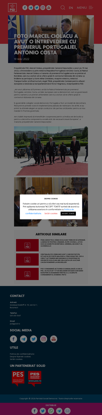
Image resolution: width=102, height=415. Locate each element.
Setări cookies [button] (51, 213)
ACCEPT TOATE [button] (68, 214)
